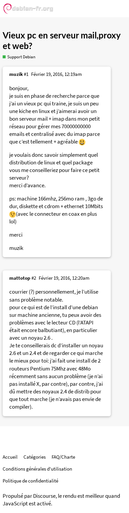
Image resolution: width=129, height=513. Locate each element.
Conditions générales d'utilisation (37, 469)
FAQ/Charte (63, 457)
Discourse (44, 495)
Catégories (34, 457)
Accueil (10, 457)
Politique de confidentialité (30, 481)
